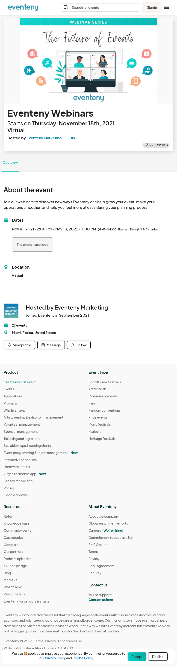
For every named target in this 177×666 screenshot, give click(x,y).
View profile (22, 345)
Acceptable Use (70, 641)
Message (54, 345)
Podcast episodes (17, 559)
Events (9, 389)
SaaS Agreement (101, 566)
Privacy (94, 559)
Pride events (98, 417)
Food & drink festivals (104, 382)
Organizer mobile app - (25, 474)
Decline (158, 657)
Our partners (13, 551)
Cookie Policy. (83, 658)
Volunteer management (22, 424)
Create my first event (20, 382)
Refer (8, 516)
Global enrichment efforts (108, 523)
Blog (7, 573)
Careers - (105, 530)
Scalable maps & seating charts (27, 445)
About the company (103, 516)
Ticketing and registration (23, 438)
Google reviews (16, 495)
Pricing (9, 488)
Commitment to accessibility (110, 537)
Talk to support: (100, 597)
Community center (18, 530)
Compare (11, 545)
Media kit (11, 580)
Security (94, 573)
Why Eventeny (15, 410)
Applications (13, 396)
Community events (103, 396)
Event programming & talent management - (41, 453)
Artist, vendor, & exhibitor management (33, 417)
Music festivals (99, 424)
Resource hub (14, 594)
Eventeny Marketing (44, 137)
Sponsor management (21, 431)
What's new (13, 587)
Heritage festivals (101, 438)
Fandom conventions (104, 410)
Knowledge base (17, 523)
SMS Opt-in (97, 545)
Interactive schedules (20, 460)
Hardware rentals (17, 467)
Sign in (152, 7)
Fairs (92, 403)
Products (11, 403)
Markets (94, 431)
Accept (137, 657)
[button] (100, 7)
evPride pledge (15, 566)
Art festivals (97, 389)
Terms (93, 551)
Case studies (14, 537)
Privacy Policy (55, 658)
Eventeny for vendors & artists (26, 601)
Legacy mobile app (18, 481)
